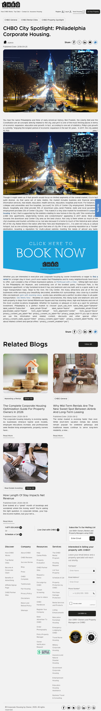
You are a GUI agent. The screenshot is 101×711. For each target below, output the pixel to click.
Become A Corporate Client (9, 570)
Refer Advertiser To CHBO (42, 619)
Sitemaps (24, 610)
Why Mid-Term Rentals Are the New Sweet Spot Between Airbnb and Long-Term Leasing (74, 409)
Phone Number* (74, 589)
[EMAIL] (92, 538)
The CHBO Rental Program (56, 555)
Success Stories (27, 562)
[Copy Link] (95, 42)
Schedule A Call (58, 578)
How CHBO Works (7, 11)
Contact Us (25, 11)
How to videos (42, 597)
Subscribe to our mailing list (82, 527)
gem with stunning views (31, 295)
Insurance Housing (36, 11)
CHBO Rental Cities (29, 20)
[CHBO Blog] (74, 708)
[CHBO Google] (94, 708)
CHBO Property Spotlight (53, 20)
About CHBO (26, 553)
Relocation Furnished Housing (56, 620)
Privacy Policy (26, 593)
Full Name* (72, 566)
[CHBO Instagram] (79, 708)
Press (23, 572)
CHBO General (11, 20)
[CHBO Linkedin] (84, 708)
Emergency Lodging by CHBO (56, 630)
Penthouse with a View (66, 282)
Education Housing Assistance (56, 688)
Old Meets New (24, 298)
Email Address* (73, 577)
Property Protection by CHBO (57, 585)
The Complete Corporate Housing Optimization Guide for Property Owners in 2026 (24, 409)
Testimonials (26, 584)
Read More (8, 436)
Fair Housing (26, 589)
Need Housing (77, 11)
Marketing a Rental (13, 399)
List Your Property (93, 11)
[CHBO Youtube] (69, 708)
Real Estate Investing (14, 488)
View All (88, 344)
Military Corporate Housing (56, 647)
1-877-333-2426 (12, 527)
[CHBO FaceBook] (64, 708)
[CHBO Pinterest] (89, 708)
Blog (22, 567)
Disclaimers (25, 598)
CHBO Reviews (26, 557)
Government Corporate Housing (57, 670)
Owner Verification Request (41, 644)
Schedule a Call (12, 534)
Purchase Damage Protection (56, 595)
